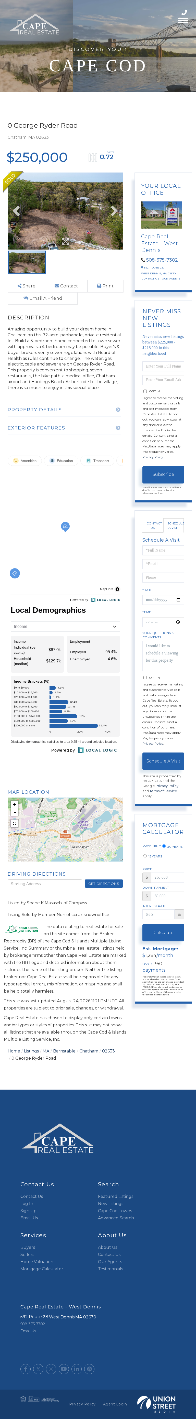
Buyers (27, 1247)
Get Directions (103, 883)
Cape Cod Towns (115, 1210)
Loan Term (151, 845)
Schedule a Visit (175, 525)
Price (147, 869)
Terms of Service (163, 791)
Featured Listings (115, 1196)
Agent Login (115, 1404)
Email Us (29, 1218)
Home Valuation (36, 1261)
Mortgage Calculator (41, 1268)
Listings (31, 1051)
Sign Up (28, 1210)
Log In (26, 1203)
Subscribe (163, 474)
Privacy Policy (152, 457)
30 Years (174, 846)
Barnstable (64, 1051)
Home (14, 1051)
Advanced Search (116, 1218)
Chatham (88, 1051)
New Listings (110, 1203)
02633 (108, 1051)
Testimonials (110, 1268)
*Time (146, 612)
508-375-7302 (184, 12)
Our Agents (171, 278)
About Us (107, 1247)
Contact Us (150, 278)
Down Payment (155, 887)
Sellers (27, 1254)
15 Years (155, 856)
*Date (147, 590)
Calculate (163, 932)
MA (46, 1051)
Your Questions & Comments (158, 635)
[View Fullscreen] (14, 823)
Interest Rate (154, 906)
